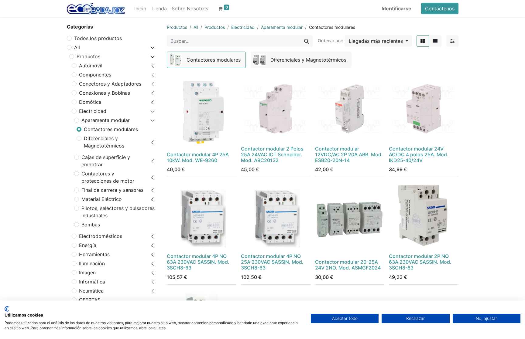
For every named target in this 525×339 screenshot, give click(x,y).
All (77, 47)
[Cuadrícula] (423, 41)
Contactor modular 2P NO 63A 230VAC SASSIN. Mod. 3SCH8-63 (420, 262)
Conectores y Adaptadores (110, 84)
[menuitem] (140, 8)
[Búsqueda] (306, 41)
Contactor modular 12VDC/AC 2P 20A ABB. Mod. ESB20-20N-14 (349, 154)
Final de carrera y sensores (112, 190)
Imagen (87, 273)
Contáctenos (440, 8)
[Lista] (435, 41)
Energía (87, 245)
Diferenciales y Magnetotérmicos (104, 142)
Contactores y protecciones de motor (107, 177)
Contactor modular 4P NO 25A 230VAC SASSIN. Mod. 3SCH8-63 (272, 262)
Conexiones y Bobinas (104, 93)
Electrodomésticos (100, 236)
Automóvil (90, 66)
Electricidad (92, 111)
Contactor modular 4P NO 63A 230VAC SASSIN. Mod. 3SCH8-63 (198, 262)
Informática (92, 282)
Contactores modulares (111, 129)
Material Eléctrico (101, 199)
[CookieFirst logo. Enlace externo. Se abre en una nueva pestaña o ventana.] (7, 309)
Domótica (90, 102)
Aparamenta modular (105, 120)
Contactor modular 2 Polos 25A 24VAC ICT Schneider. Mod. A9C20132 (272, 154)
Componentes (95, 75)
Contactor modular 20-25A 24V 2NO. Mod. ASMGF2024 (348, 265)
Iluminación (92, 263)
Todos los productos (98, 38)
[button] (378, 41)
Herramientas (94, 254)
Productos (88, 56)
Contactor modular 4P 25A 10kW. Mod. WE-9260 (198, 157)
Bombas (90, 225)
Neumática (91, 291)
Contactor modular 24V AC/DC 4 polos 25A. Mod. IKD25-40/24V (418, 154)
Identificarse (396, 8)
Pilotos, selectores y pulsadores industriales (118, 212)
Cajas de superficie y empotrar (105, 161)
